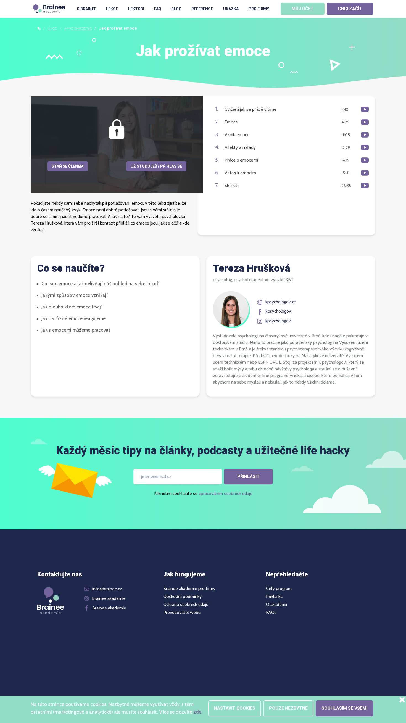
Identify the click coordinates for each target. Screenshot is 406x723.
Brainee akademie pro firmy (189, 588)
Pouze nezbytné (288, 708)
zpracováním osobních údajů (225, 493)
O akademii (276, 604)
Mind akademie (78, 28)
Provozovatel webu (182, 612)
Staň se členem (68, 166)
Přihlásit (248, 476)
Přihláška (274, 596)
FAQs (271, 612)
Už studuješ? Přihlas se (156, 166)
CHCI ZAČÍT (350, 8)
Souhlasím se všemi (344, 708)
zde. (197, 712)
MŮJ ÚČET (302, 8)
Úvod (52, 28)
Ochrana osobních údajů (185, 604)
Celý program (279, 588)
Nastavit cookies (234, 708)
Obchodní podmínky (182, 596)
